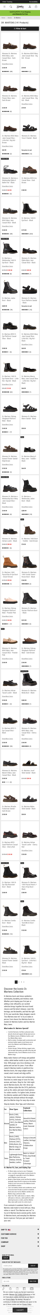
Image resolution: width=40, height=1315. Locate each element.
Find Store (33, 1281)
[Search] (11, 6)
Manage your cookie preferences (19, 1294)
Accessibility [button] (33, 2)
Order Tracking (7, 2)
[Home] (20, 7)
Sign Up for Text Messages (11, 1262)
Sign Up (5, 1258)
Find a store (6, 1278)
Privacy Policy (10, 1299)
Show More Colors (7, 64)
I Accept (20, 1310)
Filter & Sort (21, 29)
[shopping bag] (36, 6)
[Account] (29, 7)
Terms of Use (28, 1271)
